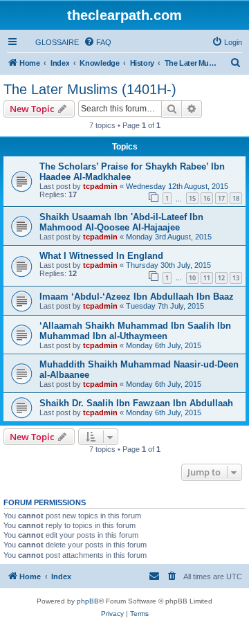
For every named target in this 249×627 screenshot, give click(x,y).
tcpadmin (100, 186)
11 (206, 277)
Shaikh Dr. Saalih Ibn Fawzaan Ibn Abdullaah (136, 403)
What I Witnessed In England (101, 256)
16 (206, 198)
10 (192, 277)
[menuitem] (51, 42)
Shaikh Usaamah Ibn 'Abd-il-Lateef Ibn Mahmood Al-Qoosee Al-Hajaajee (121, 222)
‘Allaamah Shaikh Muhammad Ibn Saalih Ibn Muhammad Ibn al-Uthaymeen (135, 330)
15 (192, 198)
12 (221, 277)
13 (235, 277)
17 (221, 198)
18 (235, 198)
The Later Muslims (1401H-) (89, 89)
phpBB (88, 601)
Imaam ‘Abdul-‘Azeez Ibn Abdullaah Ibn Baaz (136, 296)
